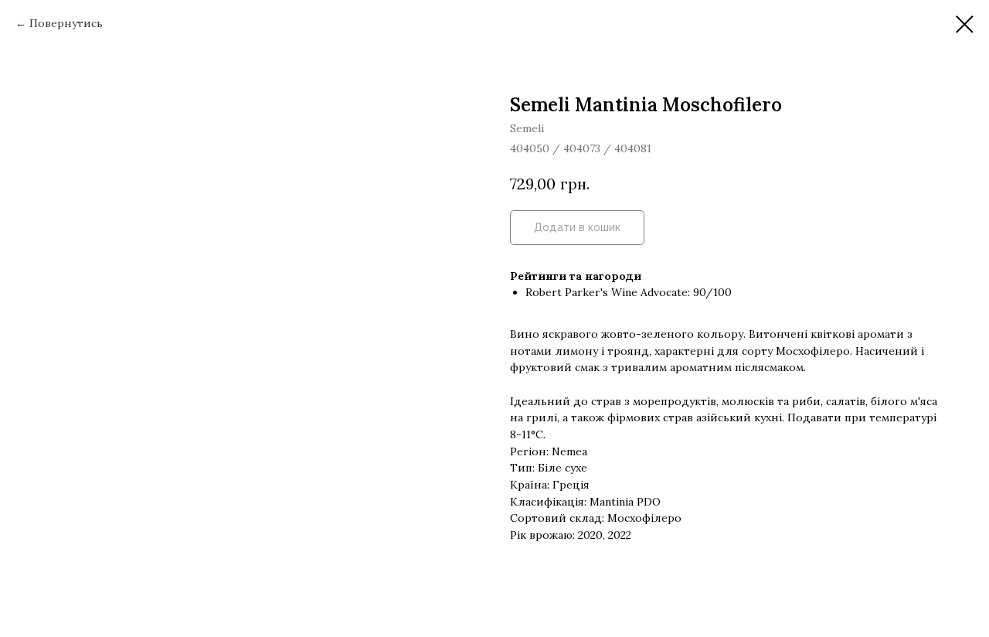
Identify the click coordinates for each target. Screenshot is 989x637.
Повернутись (66, 23)
